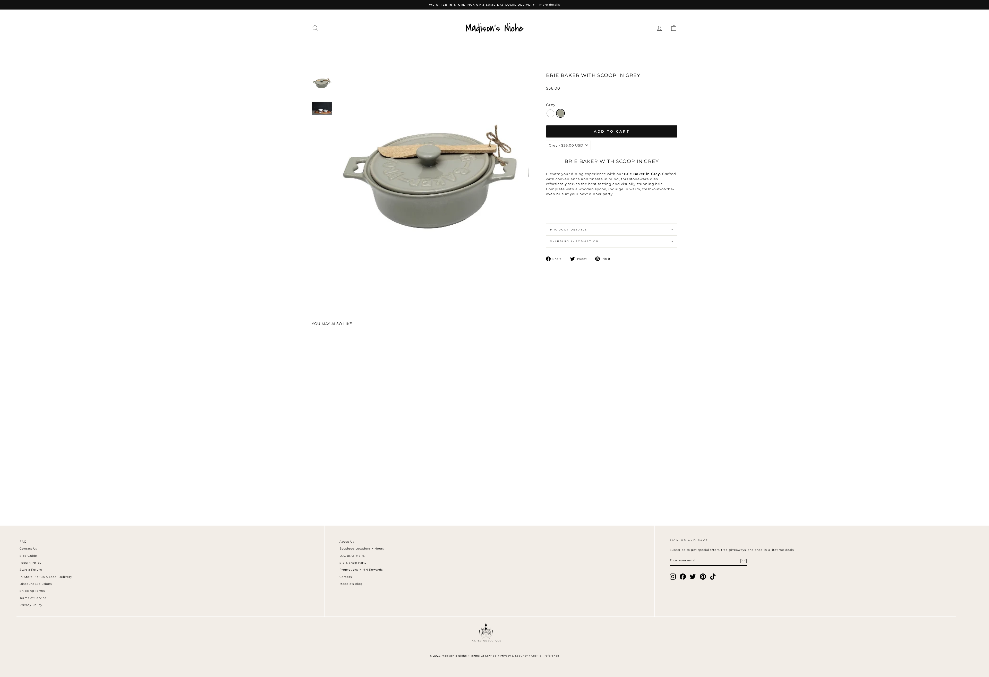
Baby (582, 47)
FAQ (23, 541)
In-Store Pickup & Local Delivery (46, 577)
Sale (625, 47)
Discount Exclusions (36, 584)
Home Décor (491, 47)
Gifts (604, 47)
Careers (345, 577)
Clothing (370, 47)
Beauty (557, 47)
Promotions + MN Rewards (361, 569)
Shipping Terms (32, 591)
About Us (346, 541)
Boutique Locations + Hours (361, 548)
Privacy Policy (31, 605)
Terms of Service (33, 598)
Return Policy (31, 562)
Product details (568, 229)
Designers (407, 47)
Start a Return (31, 569)
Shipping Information (574, 241)
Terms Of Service (483, 655)
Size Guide (28, 556)
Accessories (447, 47)
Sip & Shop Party (352, 562)
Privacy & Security (514, 655)
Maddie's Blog (351, 584)
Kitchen (527, 47)
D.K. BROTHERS (352, 556)
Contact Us (28, 548)
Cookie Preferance (545, 655)
